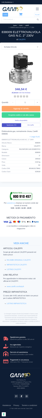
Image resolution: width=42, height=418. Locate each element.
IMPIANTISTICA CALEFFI (17, 265)
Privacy (16, 405)
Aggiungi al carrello (21, 109)
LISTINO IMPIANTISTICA (16, 303)
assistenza (11, 203)
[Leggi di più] (34, 136)
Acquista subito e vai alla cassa (21, 115)
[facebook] (21, 396)
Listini (5, 14)
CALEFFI (22, 39)
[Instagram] (27, 396)
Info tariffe (30, 125)
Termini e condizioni (29, 405)
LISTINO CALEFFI (14, 269)
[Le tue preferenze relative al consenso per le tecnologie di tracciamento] (4, 414)
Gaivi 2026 (29, 408)
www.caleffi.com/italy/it (15, 286)
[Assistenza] (16, 396)
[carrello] (20, 14)
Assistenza (6, 405)
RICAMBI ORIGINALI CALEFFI (19, 260)
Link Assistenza (7, 2)
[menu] (37, 9)
